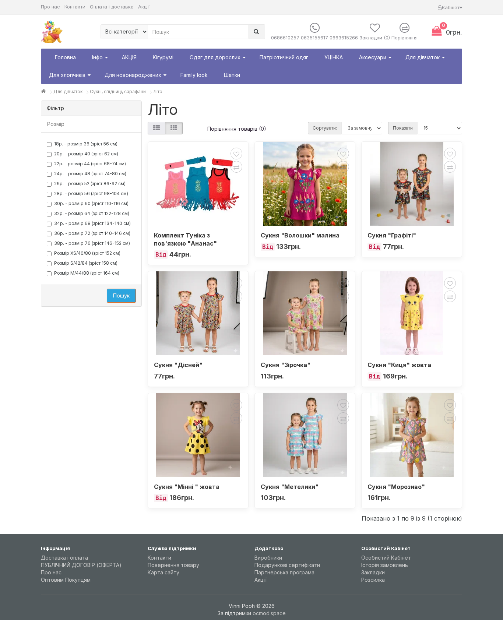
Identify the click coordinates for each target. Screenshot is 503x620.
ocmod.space (269, 613)
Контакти (74, 7)
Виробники (268, 557)
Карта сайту (163, 572)
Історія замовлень (384, 565)
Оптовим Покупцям (66, 580)
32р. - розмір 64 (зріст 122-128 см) (91, 213)
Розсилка (373, 580)
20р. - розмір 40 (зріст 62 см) (86, 153)
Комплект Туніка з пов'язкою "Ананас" (185, 239)
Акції (144, 7)
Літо (157, 91)
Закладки (373, 572)
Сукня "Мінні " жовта (186, 486)
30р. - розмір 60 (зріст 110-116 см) (91, 203)
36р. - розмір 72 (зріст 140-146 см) (92, 233)
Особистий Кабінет (386, 557)
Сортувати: (325, 128)
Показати (403, 128)
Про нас (50, 7)
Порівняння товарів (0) (236, 129)
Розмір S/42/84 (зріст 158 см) (85, 263)
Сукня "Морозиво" (396, 486)
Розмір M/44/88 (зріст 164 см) (86, 273)
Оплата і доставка (112, 7)
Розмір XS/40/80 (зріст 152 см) (87, 253)
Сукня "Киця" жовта (399, 365)
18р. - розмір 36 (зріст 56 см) (85, 144)
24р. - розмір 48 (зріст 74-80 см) (90, 173)
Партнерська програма (284, 572)
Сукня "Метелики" (290, 486)
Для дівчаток (67, 91)
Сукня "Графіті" (391, 235)
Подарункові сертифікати (287, 565)
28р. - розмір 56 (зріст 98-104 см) (91, 193)
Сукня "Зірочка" (285, 365)
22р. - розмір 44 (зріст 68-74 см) (90, 163)
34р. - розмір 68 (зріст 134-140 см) (92, 223)
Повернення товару (173, 565)
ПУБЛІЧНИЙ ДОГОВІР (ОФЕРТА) (81, 565)
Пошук (121, 295)
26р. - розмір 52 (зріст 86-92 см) (90, 183)
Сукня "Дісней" (178, 365)
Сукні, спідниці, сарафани (118, 91)
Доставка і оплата (64, 557)
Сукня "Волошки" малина (300, 235)
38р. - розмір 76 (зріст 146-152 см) (92, 243)
